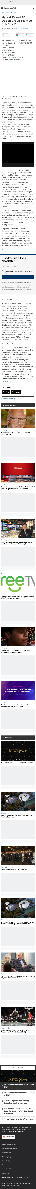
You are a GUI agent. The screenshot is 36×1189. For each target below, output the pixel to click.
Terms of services (24, 282)
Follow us (20, 35)
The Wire (13, 12)
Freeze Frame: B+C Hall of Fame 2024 (19, 1119)
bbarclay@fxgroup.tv (15, 57)
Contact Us (5, 1173)
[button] (2, 8)
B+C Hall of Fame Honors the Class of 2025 (19, 1086)
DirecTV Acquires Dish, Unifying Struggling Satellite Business (16, 1102)
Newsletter (30, 35)
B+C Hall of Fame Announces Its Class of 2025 (19, 1094)
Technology (5, 12)
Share (6, 35)
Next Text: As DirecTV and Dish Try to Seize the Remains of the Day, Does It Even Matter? (19, 1111)
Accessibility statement (9, 1161)
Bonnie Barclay (8, 28)
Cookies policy (6, 1157)
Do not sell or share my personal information (16, 1177)
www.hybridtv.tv (8, 381)
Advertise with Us (7, 1169)
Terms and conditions (9, 1144)
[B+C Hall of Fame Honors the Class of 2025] (18, 1080)
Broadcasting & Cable (21, 28)
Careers (4, 1165)
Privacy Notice (26, 284)
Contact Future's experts (9, 1149)
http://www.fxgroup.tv (19, 339)
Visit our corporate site (16, 1131)
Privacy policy (6, 1153)
